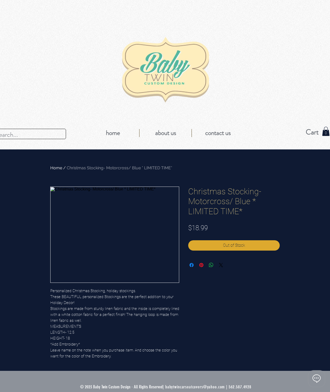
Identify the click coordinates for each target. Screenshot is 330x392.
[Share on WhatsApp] (211, 265)
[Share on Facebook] (191, 265)
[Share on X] (221, 265)
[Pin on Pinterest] (201, 265)
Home (56, 167)
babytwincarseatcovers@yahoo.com (195, 386)
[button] (326, 131)
